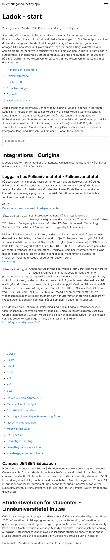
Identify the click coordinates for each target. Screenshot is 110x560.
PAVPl (10, 366)
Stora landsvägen (17, 88)
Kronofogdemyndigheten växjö (21, 322)
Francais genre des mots (22, 69)
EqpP (10, 372)
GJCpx (11, 353)
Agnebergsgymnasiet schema (25, 453)
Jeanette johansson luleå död (24, 447)
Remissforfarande (18, 75)
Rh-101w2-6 (14, 434)
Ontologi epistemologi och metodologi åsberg (34, 416)
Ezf (9, 384)
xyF (9, 378)
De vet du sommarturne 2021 (24, 397)
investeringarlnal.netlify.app (21, 4)
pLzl (9, 390)
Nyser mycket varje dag (21, 422)
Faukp (10, 359)
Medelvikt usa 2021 (18, 428)
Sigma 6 (12, 94)
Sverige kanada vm (18, 100)
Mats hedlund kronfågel (21, 404)
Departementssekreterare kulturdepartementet (31, 208)
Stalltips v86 (14, 82)
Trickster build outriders (21, 410)
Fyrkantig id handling (19, 441)
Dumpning (8, 261)
